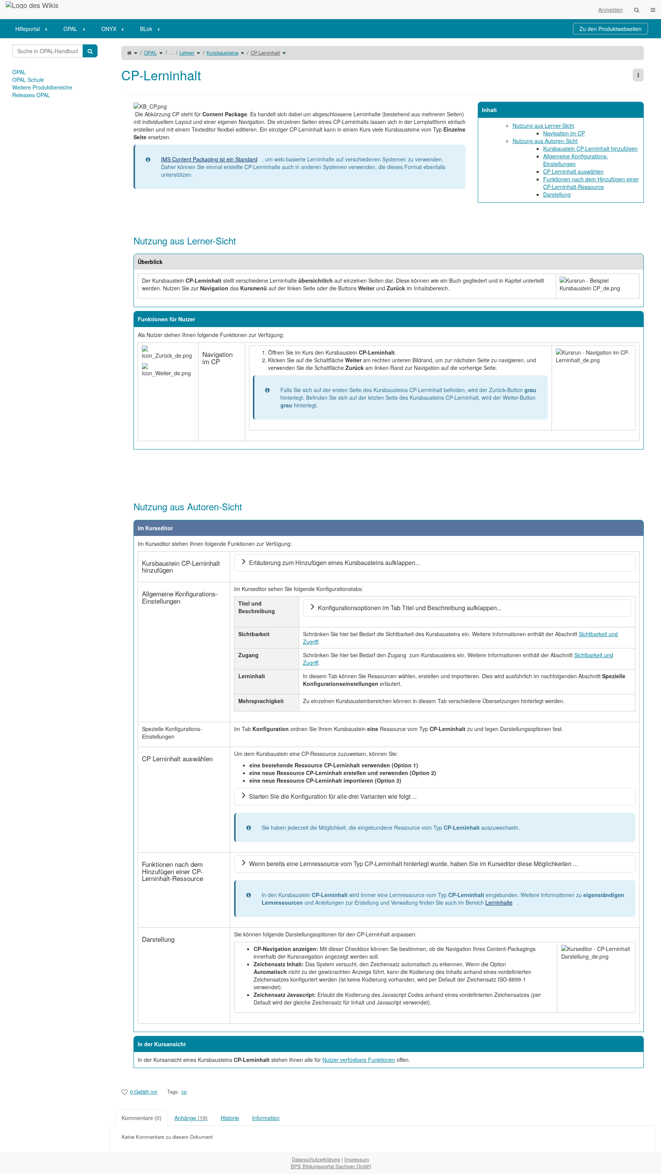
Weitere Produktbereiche (42, 87)
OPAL (70, 29)
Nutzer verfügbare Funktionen (358, 1059)
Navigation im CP (564, 133)
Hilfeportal (27, 29)
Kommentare (141, 1118)
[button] (104, 595)
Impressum (356, 1159)
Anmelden (610, 9)
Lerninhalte (499, 902)
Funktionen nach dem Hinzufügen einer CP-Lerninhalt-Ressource (591, 183)
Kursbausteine (222, 52)
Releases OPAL (31, 95)
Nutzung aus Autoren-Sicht (545, 141)
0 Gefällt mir (143, 1091)
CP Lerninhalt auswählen (573, 171)
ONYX (108, 29)
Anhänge (191, 1118)
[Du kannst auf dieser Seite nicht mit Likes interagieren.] (124, 1091)
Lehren (186, 52)
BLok (146, 29)
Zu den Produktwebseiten (610, 29)
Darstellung (557, 194)
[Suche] (636, 9)
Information (266, 1118)
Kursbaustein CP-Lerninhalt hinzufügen (590, 148)
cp (184, 1091)
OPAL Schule (28, 79)
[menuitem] (34, 28)
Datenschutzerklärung (316, 1159)
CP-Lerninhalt (265, 52)
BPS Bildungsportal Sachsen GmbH (331, 1166)
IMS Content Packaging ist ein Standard (209, 159)
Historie (230, 1118)
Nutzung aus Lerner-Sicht (543, 125)
